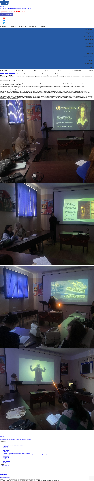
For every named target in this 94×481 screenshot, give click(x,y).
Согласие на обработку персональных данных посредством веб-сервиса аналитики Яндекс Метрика (26, 454)
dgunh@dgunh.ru (5, 477)
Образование (89, 46)
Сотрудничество (87, 57)
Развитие (90, 53)
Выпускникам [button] (22, 26)
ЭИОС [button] (46, 70)
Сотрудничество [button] (75, 70)
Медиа (91, 60)
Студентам (89, 33)
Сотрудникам (89, 39)
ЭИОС (91, 67)
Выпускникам (88, 36)
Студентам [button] (13, 26)
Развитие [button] (59, 70)
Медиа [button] (91, 70)
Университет (89, 63)
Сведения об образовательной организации (13, 445)
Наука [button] (35, 70)
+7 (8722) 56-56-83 (4, 465)
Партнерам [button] (42, 26)
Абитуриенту (89, 29)
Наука (91, 50)
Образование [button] (20, 70)
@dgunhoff (3, 474)
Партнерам (89, 43)
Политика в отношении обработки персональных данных (16, 453)
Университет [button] (4, 70)
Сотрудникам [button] (32, 26)
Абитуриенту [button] (3, 26)
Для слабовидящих (8, 14)
